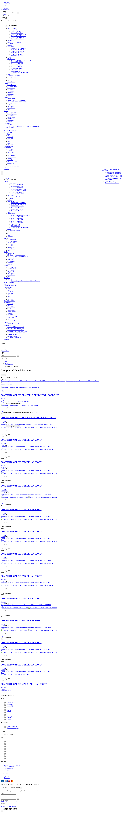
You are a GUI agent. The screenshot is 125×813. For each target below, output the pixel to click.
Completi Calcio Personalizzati (113, 172)
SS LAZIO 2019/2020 (17, 62)
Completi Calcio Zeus (17, 33)
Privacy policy (8, 769)
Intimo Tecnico (11, 157)
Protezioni (10, 105)
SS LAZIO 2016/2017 (17, 66)
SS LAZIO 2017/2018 (17, 65)
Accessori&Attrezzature (13, 75)
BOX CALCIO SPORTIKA (18, 48)
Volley (6, 111)
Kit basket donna (12, 86)
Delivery (6, 2)
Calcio (6, 26)
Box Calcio (10, 46)
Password (3, 797)
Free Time (10, 138)
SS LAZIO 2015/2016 (17, 68)
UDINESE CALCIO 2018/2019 (19, 72)
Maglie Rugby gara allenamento (16, 100)
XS (9, 707)
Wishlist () (5, 8)
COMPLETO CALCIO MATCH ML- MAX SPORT (24, 684)
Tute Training (11, 155)
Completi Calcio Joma (17, 31)
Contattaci (7, 778)
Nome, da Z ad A (39, 381)
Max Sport (3, 398)
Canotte (9, 158)
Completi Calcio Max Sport (18, 34)
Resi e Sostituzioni (9, 766)
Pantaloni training (12, 161)
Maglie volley (11, 117)
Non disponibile (13, 728)
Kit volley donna (11, 114)
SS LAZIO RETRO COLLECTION (21, 60)
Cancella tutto (5, 695)
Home (5, 5)
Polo (8, 143)
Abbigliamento (11, 77)
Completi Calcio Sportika (17, 37)
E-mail (2, 793)
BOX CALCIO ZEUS (17, 52)
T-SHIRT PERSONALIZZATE (113, 178)
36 (5, 384)
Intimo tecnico (11, 82)
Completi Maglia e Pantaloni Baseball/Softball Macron (25, 126)
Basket (6, 83)
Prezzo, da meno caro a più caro (53, 381)
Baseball (9, 124)
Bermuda (9, 95)
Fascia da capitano (110, 181)
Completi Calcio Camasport (18, 36)
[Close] (2, 174)
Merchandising (11, 59)
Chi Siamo (7, 776)
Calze (9, 74)
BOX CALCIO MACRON (18, 49)
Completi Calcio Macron (17, 30)
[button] (11, 25)
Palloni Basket (11, 88)
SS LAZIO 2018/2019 (17, 63)
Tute (8, 80)
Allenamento (7, 147)
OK (13, 695)
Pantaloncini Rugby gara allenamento (17, 101)
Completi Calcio (11, 28)
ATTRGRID (4, 467)
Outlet (9, 78)
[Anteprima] (4, 390)
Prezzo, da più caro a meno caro (70, 381)
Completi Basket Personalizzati (113, 175)
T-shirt (9, 164)
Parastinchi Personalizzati (112, 183)
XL (9, 714)
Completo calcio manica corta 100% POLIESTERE (15, 402)
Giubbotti (10, 137)
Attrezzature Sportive (13, 166)
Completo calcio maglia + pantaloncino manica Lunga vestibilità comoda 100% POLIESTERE (26, 424)
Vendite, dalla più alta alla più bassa (10, 381)
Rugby (6, 97)
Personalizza (105, 170)
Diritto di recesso (8, 768)
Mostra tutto (9, 384)
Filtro (3, 374)
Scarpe (9, 57)
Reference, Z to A (94, 381)
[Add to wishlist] (2, 390)
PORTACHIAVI (109, 180)
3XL (9, 717)
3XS (9, 704)
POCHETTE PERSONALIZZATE (114, 176)
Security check (5, 800)
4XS (9, 702)
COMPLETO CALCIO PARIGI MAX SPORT (21, 440)
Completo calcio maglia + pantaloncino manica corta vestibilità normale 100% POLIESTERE (26, 446)
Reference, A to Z (84, 381)
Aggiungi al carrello (15, 403)
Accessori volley (11, 115)
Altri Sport (7, 123)
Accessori (10, 89)
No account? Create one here (8, 806)
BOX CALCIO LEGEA (17, 51)
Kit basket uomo (11, 85)
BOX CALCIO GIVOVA (18, 54)
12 (1, 384)
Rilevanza (23, 381)
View (2, 448)
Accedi (4, 349)
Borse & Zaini (11, 40)
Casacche (10, 160)
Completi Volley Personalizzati (113, 173)
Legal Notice (7, 3)
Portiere (9, 45)
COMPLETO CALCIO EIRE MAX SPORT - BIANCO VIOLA (28, 417)
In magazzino (12, 726)
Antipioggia (10, 163)
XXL (9, 716)
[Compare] (3, 390)
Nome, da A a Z (30, 381)
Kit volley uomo (11, 112)
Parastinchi (10, 43)
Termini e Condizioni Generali (12, 765)
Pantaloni (9, 140)
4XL (9, 719)
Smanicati (10, 144)
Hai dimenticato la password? (8, 802)
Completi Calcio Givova (17, 39)
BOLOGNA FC (15, 71)
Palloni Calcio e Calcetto (14, 42)
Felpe (8, 135)
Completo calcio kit (6, 690)
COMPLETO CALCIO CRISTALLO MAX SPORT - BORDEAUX (30, 395)
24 (3, 384)
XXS (10, 706)
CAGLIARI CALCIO (17, 69)
